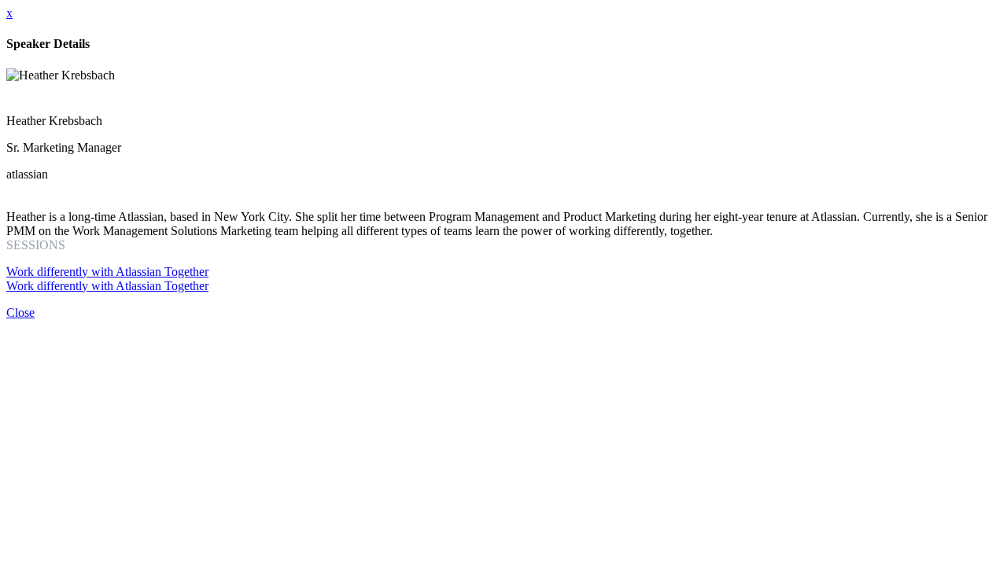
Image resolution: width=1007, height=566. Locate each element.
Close (20, 312)
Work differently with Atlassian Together (107, 271)
